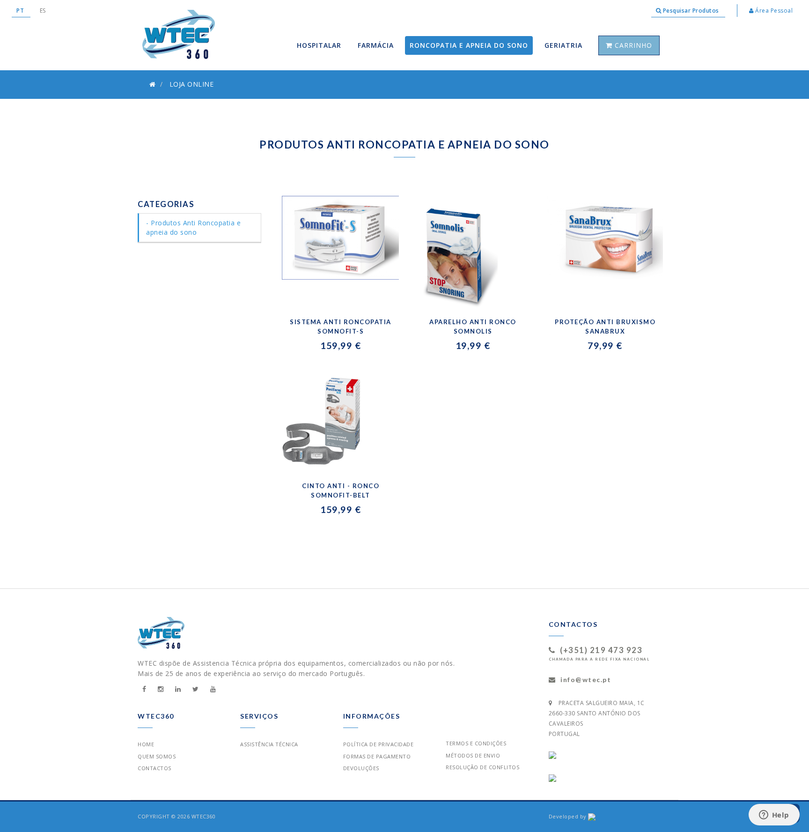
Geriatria (563, 45)
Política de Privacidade (378, 744)
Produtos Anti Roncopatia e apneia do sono (193, 227)
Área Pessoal (773, 11)
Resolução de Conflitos (482, 767)
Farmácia (376, 45)
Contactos (154, 768)
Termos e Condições (476, 743)
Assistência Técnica (269, 744)
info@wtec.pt (585, 679)
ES (43, 11)
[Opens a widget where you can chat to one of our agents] (774, 815)
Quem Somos (157, 756)
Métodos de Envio (473, 755)
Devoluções (361, 768)
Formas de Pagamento (377, 756)
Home (146, 744)
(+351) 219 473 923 (601, 650)
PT (21, 11)
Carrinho (632, 45)
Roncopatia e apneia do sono (469, 45)
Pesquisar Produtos (691, 11)
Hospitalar (319, 45)
